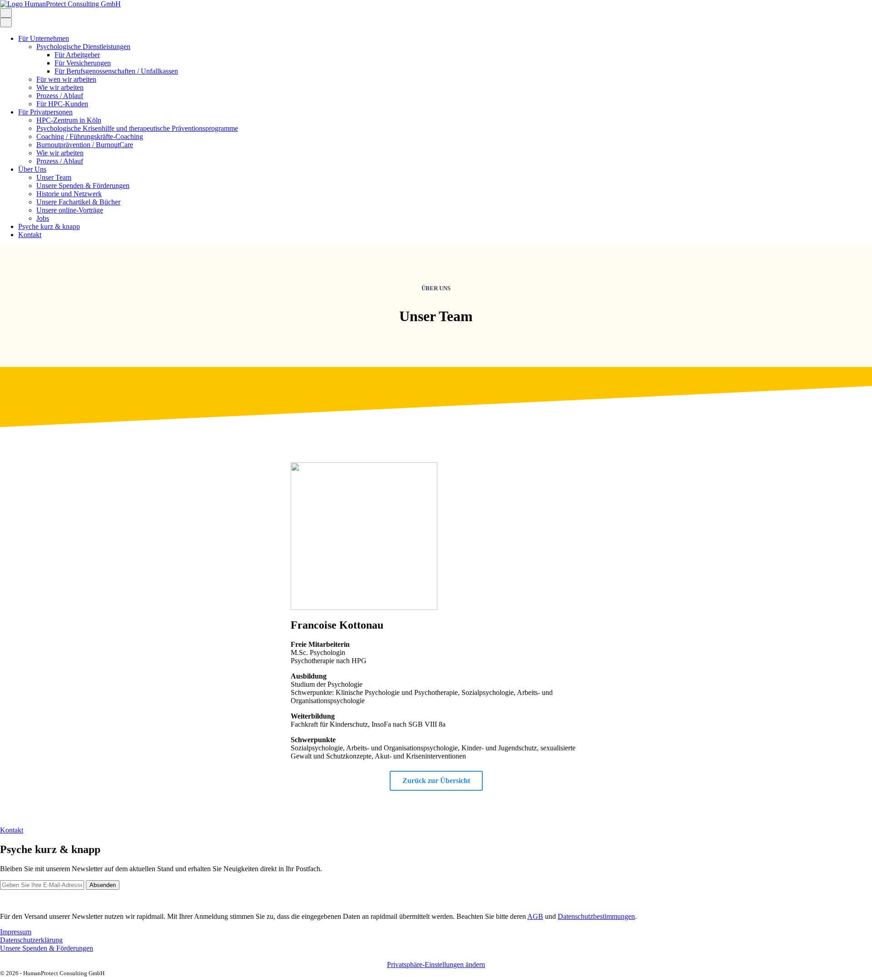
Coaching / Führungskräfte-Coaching (89, 136)
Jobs (42, 218)
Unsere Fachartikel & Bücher (78, 202)
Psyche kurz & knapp (49, 226)
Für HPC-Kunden (62, 104)
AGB (535, 916)
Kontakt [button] (11, 830)
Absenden (102, 885)
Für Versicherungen (82, 63)
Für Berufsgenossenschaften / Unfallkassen (116, 71)
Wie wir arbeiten (60, 87)
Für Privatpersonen (45, 112)
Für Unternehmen (43, 38)
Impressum (15, 932)
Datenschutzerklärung (31, 940)
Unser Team (53, 177)
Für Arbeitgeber (77, 55)
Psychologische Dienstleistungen (83, 46)
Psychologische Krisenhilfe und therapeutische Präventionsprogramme (137, 128)
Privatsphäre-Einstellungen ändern (436, 964)
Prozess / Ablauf (59, 95)
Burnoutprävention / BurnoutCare (84, 145)
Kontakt (29, 234)
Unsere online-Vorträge (69, 210)
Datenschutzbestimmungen (596, 916)
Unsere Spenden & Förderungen (82, 185)
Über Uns (32, 169)
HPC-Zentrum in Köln (68, 120)
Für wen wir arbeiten (66, 79)
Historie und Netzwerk (69, 194)
